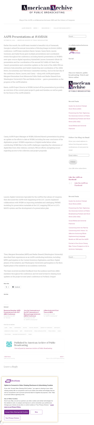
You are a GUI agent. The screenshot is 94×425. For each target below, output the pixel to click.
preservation (28, 331)
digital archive (33, 327)
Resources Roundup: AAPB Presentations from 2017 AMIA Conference (12, 312)
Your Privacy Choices (12, 418)
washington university (19, 334)
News (35, 28)
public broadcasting (40, 331)
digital (25, 327)
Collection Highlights (62, 28)
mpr (21, 331)
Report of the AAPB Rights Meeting (55, 357)
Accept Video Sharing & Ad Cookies (16, 412)
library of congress (46, 327)
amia (10, 327)
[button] (73, 50)
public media (52, 331)
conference (17, 327)
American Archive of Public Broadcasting (32, 40)
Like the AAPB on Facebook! (75, 178)
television (7, 334)
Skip (36, 412)
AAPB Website (26, 28)
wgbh (30, 334)
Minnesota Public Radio (11, 331)
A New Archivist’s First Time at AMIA (51, 311)
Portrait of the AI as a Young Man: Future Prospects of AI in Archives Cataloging (79, 246)
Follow (73, 162)
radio (59, 331)
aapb (5, 327)
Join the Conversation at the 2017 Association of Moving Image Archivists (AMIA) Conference (32, 313)
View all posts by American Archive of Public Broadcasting (33, 348)
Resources (45, 28)
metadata (57, 327)
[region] (29, 399)
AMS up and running (9, 357)
